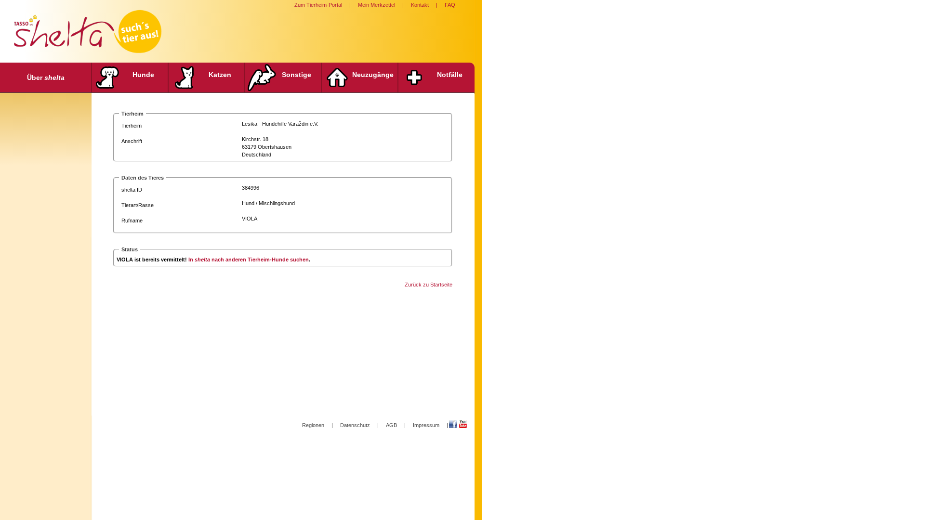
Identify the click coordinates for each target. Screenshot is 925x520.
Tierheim (131, 126)
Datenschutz (355, 425)
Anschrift (131, 141)
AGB (391, 425)
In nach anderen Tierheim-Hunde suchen (248, 259)
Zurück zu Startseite (428, 284)
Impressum (426, 425)
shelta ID (131, 190)
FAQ (450, 5)
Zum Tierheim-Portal (318, 5)
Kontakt (420, 5)
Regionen (313, 425)
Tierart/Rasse (137, 205)
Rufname (132, 220)
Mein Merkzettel (376, 5)
